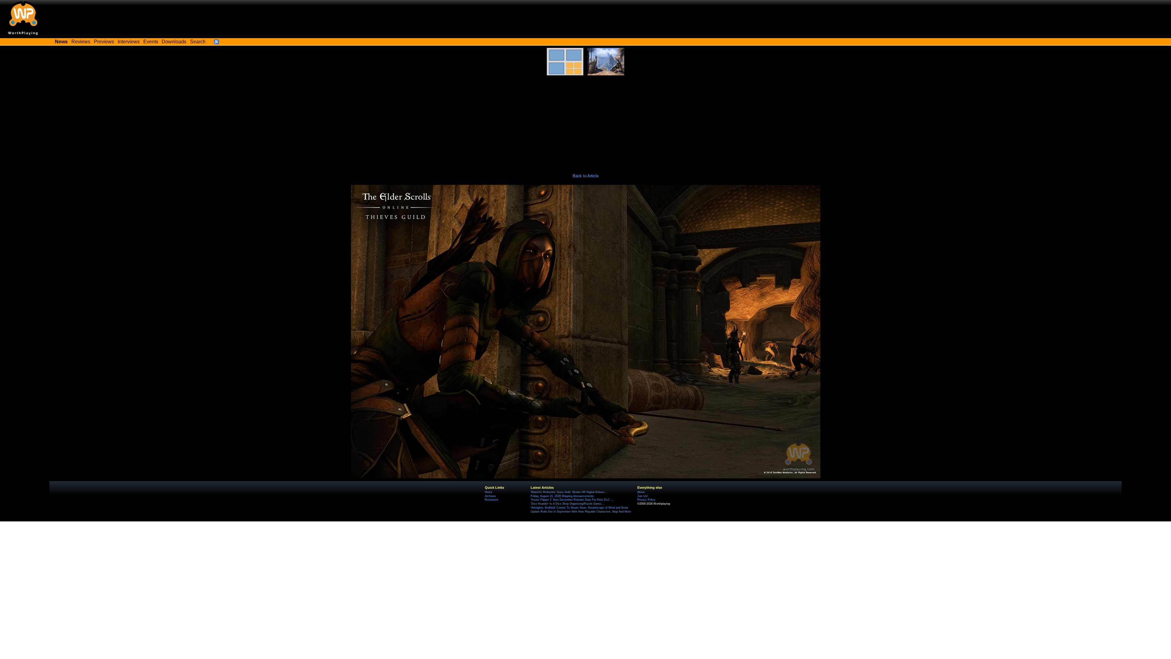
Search (198, 41)
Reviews (80, 41)
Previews (104, 41)
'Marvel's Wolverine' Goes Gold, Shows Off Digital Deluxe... (569, 492)
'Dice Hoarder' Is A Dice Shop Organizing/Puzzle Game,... (568, 503)
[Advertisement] (585, 121)
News (488, 492)
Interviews (129, 41)
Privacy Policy (646, 499)
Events (150, 41)
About (641, 492)
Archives (490, 496)
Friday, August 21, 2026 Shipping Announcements (562, 496)
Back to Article (586, 176)
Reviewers (491, 499)
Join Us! (642, 496)
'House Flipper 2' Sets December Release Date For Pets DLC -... (572, 499)
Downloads (174, 41)
